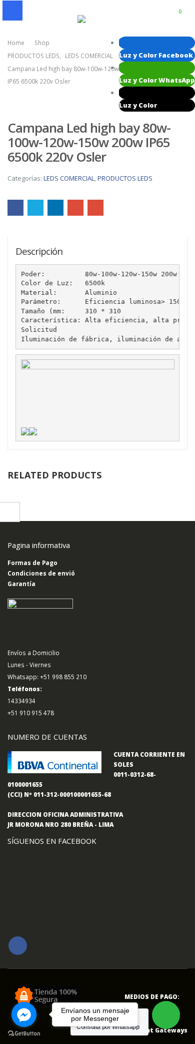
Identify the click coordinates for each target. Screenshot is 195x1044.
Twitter (36, 208)
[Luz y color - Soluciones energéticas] (98, 19)
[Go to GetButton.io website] (24, 1033)
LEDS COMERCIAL (69, 178)
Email (96, 208)
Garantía (22, 584)
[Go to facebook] (24, 1014)
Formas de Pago (33, 563)
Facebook (16, 208)
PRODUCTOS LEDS (125, 178)
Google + (76, 208)
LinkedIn (56, 208)
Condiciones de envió (41, 573)
